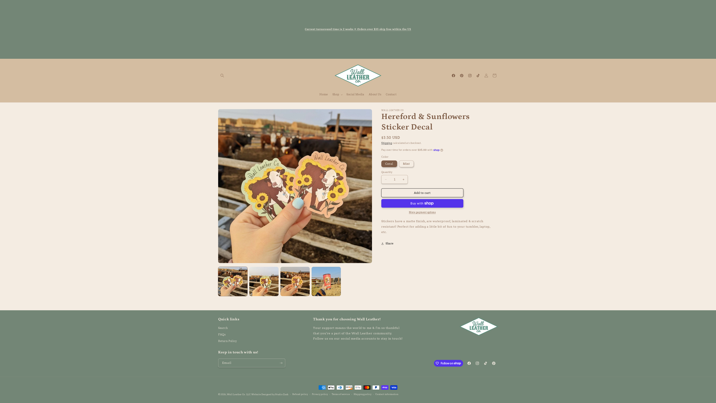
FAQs (222, 334)
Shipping (386, 143)
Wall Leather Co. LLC (239, 394)
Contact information (386, 394)
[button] (222, 75)
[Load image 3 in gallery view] (295, 281)
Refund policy (300, 394)
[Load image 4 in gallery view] (326, 281)
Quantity (386, 172)
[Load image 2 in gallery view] (264, 281)
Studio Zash (281, 394)
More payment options (422, 212)
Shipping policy (363, 394)
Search (223, 328)
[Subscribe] (281, 363)
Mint (406, 163)
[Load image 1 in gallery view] (232, 281)
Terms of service (341, 394)
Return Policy (227, 341)
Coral (389, 163)
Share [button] (390, 243)
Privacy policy (320, 394)
